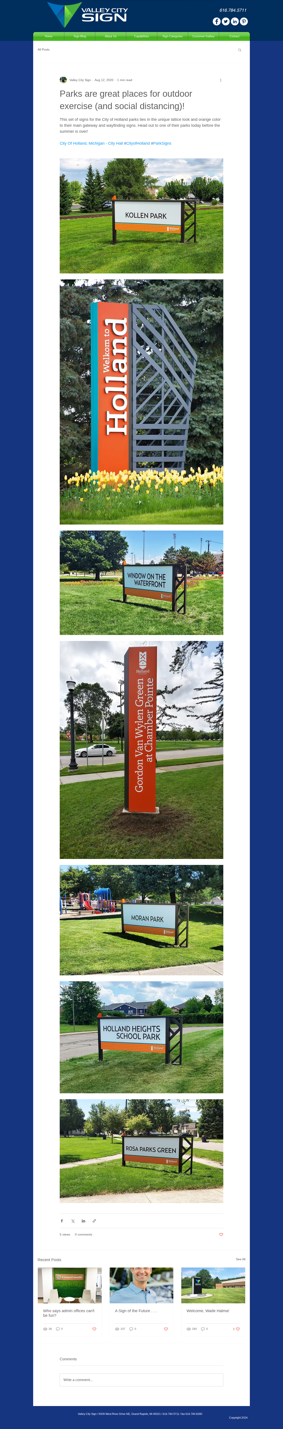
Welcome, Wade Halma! (208, 1311)
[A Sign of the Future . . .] (142, 1285)
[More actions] (220, 80)
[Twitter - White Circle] (226, 21)
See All (240, 1259)
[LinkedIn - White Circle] (235, 21)
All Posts (44, 49)
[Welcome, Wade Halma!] (213, 1285)
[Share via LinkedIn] (83, 1221)
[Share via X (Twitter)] (73, 1221)
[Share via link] (94, 1221)
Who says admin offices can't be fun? (68, 1313)
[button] (240, 49)
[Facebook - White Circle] (217, 21)
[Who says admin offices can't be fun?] (70, 1285)
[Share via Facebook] (62, 1221)
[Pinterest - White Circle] (244, 21)
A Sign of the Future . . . (136, 1311)
